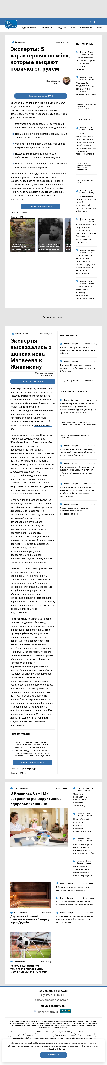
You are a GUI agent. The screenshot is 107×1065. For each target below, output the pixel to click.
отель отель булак (19, 213)
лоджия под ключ (69, 381)
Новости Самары (83, 53)
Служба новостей (44, 373)
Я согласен (53, 1055)
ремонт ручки (83, 166)
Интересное (20, 42)
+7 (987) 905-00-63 (24, 1036)
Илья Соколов (53, 81)
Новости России (83, 220)
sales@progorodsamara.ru (52, 1000)
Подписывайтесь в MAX (40, 96)
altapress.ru (17, 199)
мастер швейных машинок (75, 423)
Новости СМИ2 (18, 217)
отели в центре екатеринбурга (24, 769)
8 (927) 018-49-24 (52, 995)
